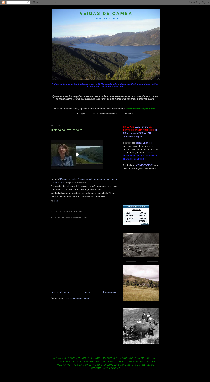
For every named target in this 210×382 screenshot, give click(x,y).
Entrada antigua (110, 292)
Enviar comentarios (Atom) (77, 298)
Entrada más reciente (61, 292)
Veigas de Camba (106, 13)
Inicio (87, 292)
